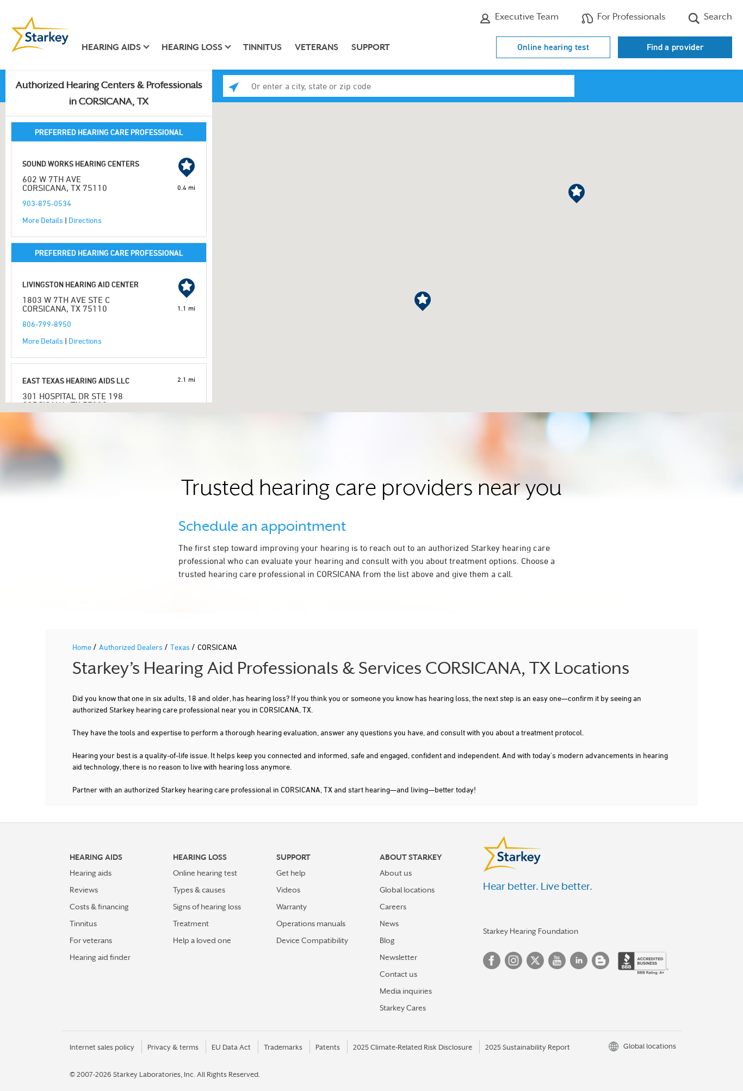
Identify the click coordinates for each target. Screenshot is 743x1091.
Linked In (578, 960)
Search (717, 16)
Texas (180, 647)
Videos (288, 889)
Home (82, 647)
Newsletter (398, 957)
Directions (85, 220)
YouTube (557, 960)
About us (396, 873)
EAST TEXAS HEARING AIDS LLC (75, 380)
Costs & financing (99, 906)
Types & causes (199, 889)
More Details (42, 220)
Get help (291, 873)
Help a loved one (202, 940)
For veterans (91, 940)
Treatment (191, 923)
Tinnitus (262, 47)
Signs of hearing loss (207, 906)
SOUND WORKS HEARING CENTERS (80, 163)
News (389, 923)
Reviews (84, 889)
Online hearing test (553, 47)
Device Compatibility (312, 940)
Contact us (398, 974)
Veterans (316, 47)
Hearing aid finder (100, 957)
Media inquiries (406, 991)
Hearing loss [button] (192, 47)
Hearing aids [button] (111, 47)
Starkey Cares (403, 1007)
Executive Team (526, 16)
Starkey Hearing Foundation (530, 931)
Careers (393, 906)
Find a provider (675, 47)
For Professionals (630, 16)
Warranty (291, 906)
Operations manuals (310, 923)
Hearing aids (91, 873)
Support (370, 47)
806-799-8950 (46, 323)
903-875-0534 (46, 203)
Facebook (491, 960)
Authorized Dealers (131, 647)
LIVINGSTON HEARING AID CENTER (80, 284)
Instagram (513, 960)
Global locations (407, 889)
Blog (387, 940)
